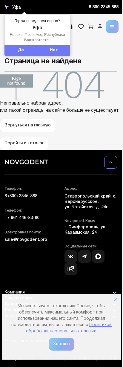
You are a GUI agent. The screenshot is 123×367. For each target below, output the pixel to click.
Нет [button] (54, 50)
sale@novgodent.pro (25, 240)
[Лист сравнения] (71, 27)
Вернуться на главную (27, 125)
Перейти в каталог (24, 143)
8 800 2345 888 (104, 7)
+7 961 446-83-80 (21, 218)
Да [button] (21, 50)
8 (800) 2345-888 (20, 196)
